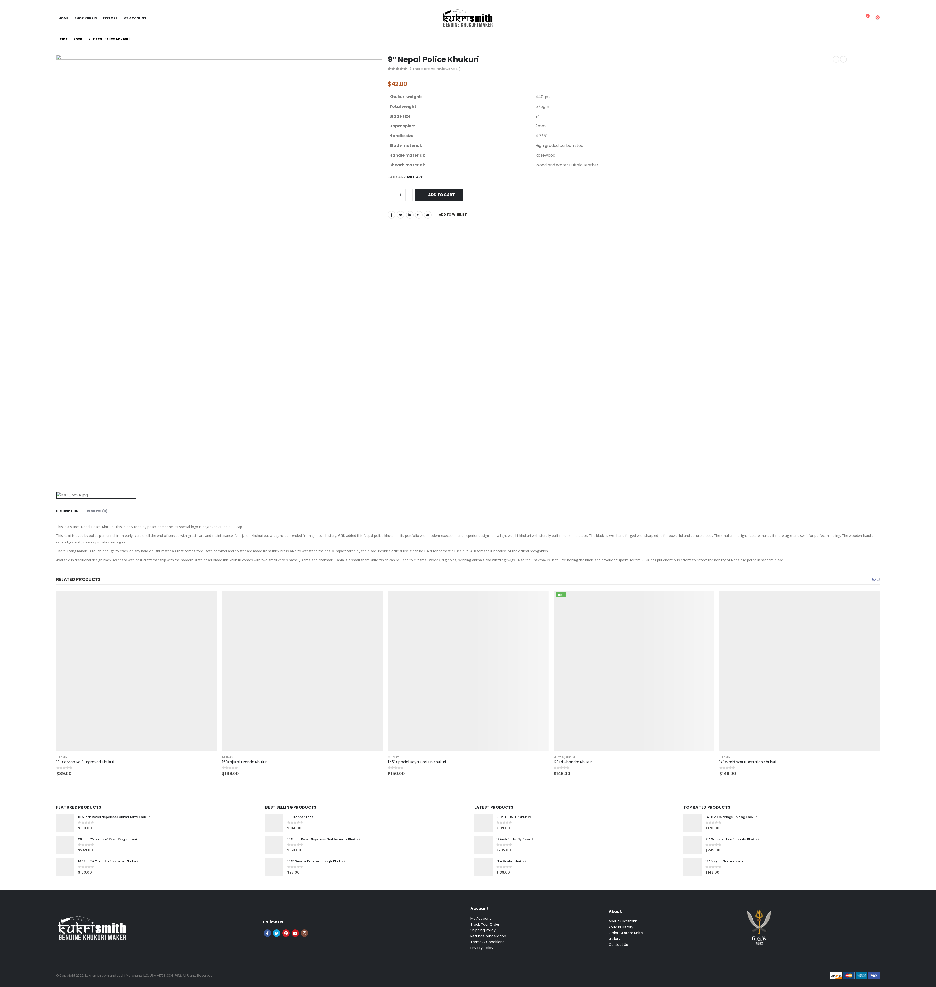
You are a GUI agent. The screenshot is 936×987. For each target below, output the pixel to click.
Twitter (400, 215)
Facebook (391, 215)
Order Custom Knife (626, 932)
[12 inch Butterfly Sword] (483, 845)
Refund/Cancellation (488, 936)
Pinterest (286, 933)
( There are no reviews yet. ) (435, 68)
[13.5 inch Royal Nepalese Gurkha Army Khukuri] (65, 823)
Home (63, 18)
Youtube (295, 933)
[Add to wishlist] (214, 757)
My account (134, 18)
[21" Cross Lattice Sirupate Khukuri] (692, 845)
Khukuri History (621, 927)
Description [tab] (67, 511)
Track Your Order (484, 924)
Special (405, 757)
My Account (480, 918)
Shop (78, 39)
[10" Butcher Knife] (274, 823)
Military (415, 177)
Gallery (614, 938)
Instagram (304, 933)
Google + (419, 215)
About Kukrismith (623, 921)
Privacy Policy (481, 947)
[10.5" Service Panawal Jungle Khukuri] (274, 867)
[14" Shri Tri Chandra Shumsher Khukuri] (65, 867)
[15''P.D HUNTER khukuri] (483, 823)
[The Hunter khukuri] (483, 867)
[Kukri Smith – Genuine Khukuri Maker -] (468, 18)
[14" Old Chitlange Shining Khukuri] (692, 823)
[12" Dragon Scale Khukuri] (692, 867)
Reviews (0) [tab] (97, 511)
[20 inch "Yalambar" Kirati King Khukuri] (65, 845)
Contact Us (618, 944)
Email (428, 215)
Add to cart (441, 194)
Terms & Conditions (487, 941)
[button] (874, 579)
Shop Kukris (85, 18)
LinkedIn (410, 215)
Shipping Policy (483, 930)
